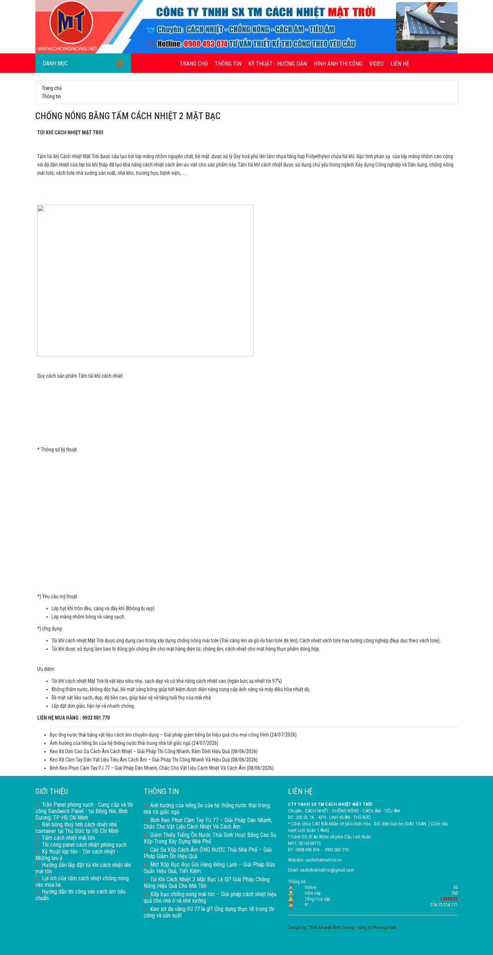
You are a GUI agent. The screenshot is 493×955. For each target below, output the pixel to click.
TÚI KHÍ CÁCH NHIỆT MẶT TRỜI (70, 132)
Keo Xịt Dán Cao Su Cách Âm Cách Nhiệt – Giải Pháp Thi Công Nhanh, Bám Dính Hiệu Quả (140, 751)
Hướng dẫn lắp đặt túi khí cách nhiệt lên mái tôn (83, 868)
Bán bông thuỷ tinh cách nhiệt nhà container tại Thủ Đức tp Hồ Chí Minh (77, 827)
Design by (297, 927)
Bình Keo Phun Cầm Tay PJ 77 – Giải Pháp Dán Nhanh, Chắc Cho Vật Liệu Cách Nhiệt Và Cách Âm (148, 768)
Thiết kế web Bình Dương (331, 927)
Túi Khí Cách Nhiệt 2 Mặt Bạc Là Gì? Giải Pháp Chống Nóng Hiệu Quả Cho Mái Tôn (207, 882)
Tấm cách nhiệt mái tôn (68, 837)
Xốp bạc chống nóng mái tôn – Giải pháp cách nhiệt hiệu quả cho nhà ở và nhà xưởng (210, 897)
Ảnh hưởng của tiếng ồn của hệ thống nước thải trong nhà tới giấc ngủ (120, 743)
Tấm (42, 156)
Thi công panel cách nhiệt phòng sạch (84, 844)
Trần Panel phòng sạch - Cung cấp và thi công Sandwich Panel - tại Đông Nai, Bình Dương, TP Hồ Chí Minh (84, 811)
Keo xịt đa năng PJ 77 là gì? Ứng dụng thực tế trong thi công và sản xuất (209, 912)
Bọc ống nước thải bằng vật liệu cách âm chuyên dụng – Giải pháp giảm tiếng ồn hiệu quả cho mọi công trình (159, 735)
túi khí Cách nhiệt (64, 156)
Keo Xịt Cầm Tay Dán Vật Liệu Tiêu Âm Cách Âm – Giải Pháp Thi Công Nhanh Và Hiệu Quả (140, 760)
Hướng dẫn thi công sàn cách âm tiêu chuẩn (80, 895)
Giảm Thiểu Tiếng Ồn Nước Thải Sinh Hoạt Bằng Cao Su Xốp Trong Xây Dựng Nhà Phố (210, 838)
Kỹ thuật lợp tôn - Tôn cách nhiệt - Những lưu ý (76, 854)
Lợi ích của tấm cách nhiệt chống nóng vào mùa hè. (82, 881)
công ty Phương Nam (377, 927)
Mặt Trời (91, 156)
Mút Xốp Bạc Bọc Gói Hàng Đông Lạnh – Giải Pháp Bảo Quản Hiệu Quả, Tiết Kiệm (209, 867)
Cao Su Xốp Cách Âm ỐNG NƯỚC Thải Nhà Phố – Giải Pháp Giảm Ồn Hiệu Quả (208, 853)
